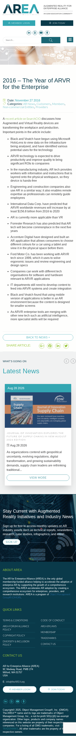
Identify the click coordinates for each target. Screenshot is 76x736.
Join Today (58, 23)
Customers (44, 104)
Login (20, 23)
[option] (38, 434)
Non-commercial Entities (18, 107)
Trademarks (48, 638)
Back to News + (38, 337)
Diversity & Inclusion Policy (16, 643)
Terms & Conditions (15, 620)
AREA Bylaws (48, 626)
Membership (48, 632)
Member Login (21, 689)
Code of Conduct (53, 620)
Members (58, 104)
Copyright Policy (14, 635)
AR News (29, 104)
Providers (42, 107)
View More (38, 477)
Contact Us (48, 643)
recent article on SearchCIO (23, 118)
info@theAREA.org (15, 681)
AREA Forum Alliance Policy (16, 628)
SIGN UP (11, 542)
